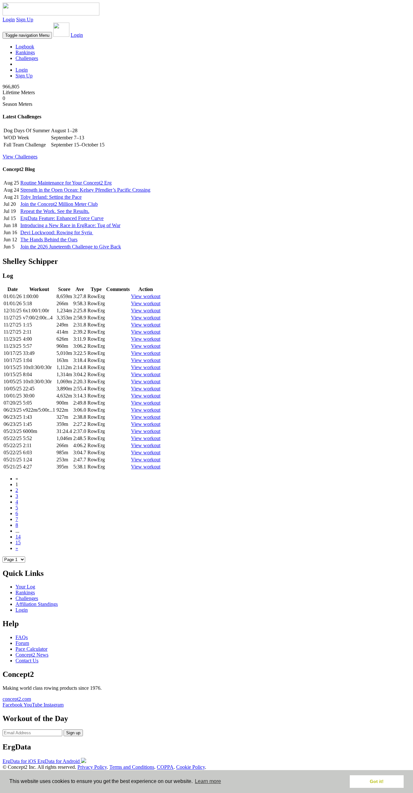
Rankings (25, 52)
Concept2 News (31, 654)
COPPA (165, 767)
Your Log (25, 586)
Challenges (26, 58)
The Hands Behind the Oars (48, 239)
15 (18, 542)
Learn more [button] (208, 781)
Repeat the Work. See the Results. (54, 211)
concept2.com (17, 699)
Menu (27, 35)
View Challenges (20, 156)
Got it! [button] (377, 781)
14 (18, 536)
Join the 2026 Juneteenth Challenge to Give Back (70, 246)
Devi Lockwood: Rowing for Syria (56, 232)
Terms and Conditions (131, 767)
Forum (22, 643)
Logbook (24, 46)
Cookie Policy (190, 767)
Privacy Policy (92, 767)
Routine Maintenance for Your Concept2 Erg (66, 183)
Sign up (73, 732)
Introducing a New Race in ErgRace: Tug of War (70, 225)
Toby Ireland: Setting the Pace (51, 197)
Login (9, 19)
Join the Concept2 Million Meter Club (59, 204)
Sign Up (24, 19)
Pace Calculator (31, 649)
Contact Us (26, 660)
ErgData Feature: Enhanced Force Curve (62, 218)
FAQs (21, 637)
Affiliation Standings (36, 604)
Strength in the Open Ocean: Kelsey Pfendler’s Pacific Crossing (85, 190)
